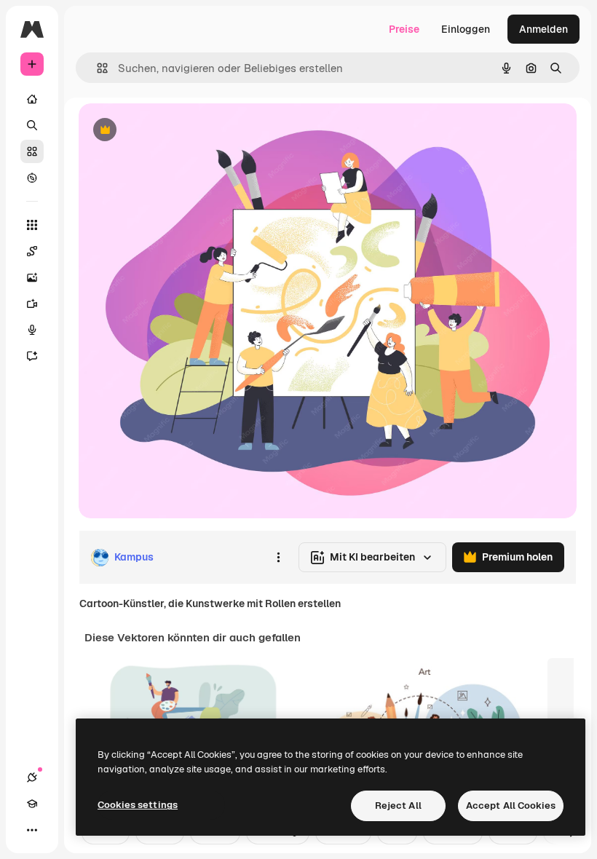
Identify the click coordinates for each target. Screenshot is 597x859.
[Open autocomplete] (96, 68)
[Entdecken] (32, 177)
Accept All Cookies (511, 805)
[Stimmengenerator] (32, 329)
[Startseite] (32, 99)
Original (171, 131)
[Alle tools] (32, 225)
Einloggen (465, 29)
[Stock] (32, 151)
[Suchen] (32, 125)
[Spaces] (32, 251)
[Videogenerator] (32, 303)
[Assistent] (32, 356)
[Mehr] (32, 830)
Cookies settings (138, 805)
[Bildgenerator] (32, 277)
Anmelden (543, 29)
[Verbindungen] (32, 777)
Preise (404, 29)
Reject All (398, 805)
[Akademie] (32, 803)
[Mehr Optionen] (278, 557)
